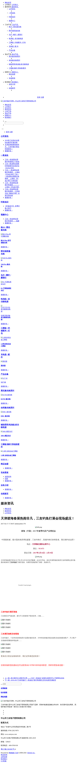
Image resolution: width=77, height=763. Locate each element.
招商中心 (8, 72)
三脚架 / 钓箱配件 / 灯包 (17, 42)
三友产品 (8, 24)
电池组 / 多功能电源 (16, 38)
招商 (6, 479)
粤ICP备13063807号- (8, 749)
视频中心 (12, 21)
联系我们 (8, 82)
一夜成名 (12, 13)
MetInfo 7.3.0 (13, 753)
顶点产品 (8, 54)
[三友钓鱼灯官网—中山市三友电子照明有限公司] (18, 101)
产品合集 (12, 50)
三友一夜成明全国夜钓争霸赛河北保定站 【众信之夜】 (12, 166)
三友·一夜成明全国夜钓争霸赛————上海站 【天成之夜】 (12, 185)
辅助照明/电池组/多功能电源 (19, 64)
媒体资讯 (8, 7)
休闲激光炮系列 (14, 60)
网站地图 (4, 697)
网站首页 (8, 2)
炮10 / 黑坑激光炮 (15, 27)
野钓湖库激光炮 (14, 31)
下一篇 (30, 680)
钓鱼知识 (12, 17)
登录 (38, 97)
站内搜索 (4, 692)
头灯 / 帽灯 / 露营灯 (15, 34)
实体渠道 (12, 78)
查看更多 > (9, 151)
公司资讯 (12, 9)
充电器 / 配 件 (13, 46)
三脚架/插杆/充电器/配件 (17, 68)
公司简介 (8, 5)
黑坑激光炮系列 (14, 56)
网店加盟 (12, 74)
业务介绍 (12, 84)
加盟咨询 (8, 476)
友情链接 (4, 688)
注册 (42, 97)
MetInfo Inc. (31, 753)
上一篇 (34, 678)
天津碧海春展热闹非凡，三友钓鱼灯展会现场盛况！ (12, 147)
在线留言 (12, 88)
